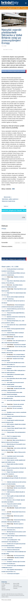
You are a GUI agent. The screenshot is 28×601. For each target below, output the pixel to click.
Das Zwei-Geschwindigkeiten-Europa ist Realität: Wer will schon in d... (14, 478)
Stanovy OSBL (16, 583)
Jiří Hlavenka (10, 354)
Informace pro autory (17, 586)
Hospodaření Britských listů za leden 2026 (15, 356)
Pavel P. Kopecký (11, 486)
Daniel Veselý (10, 336)
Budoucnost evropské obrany (8, 201)
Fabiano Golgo (10, 277)
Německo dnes (7, 197)
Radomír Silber (10, 452)
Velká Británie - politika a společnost (10, 199)
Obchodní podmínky (6, 589)
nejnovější (17, 242)
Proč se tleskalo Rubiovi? (19, 354)
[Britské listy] (14, 71)
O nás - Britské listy (6, 583)
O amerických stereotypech (13, 573)
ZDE (13, 189)
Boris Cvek (9, 285)
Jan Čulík (9, 511)
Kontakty (3, 585)
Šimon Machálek (10, 508)
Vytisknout (6, 206)
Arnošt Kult (9, 340)
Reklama (3, 588)
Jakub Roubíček (10, 557)
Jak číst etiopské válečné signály (14, 386)
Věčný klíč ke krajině (19, 486)
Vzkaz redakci (16, 585)
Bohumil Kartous (10, 305)
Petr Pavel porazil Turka (19, 555)
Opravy (3, 586)
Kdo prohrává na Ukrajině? (20, 344)
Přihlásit (4, 229)
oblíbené (24, 242)
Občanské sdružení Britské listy (17, 594)
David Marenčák (10, 346)
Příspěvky (15, 588)
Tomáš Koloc (10, 404)
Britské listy (11, 3)
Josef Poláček (10, 344)
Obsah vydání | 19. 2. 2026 (10, 266)
